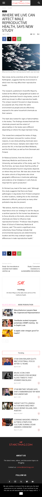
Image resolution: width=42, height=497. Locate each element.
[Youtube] (32, 482)
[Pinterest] (14, 39)
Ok (21, 493)
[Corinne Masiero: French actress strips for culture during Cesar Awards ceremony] (7, 422)
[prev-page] (3, 341)
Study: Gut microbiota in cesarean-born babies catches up (10, 269)
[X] (9, 39)
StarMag (21, 290)
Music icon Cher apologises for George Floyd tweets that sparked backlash (25, 376)
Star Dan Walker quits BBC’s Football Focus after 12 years (25, 361)
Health (10, 8)
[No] (39, 490)
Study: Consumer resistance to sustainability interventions (30, 269)
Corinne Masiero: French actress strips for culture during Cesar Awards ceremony (26, 423)
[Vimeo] (27, 482)
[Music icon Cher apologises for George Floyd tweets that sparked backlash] (7, 375)
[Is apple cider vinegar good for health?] (7, 333)
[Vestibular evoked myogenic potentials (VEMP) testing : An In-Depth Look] (7, 323)
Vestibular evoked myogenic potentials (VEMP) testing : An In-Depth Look (26, 322)
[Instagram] (15, 482)
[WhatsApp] (19, 39)
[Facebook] (4, 39)
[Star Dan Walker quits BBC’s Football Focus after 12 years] (7, 361)
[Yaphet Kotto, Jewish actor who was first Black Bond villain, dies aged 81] (7, 406)
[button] (3, 3)
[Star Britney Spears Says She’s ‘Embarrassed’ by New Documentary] (7, 392)
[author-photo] (21, 287)
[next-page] (7, 341)
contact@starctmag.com (25, 467)
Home (4, 8)
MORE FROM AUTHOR (25, 305)
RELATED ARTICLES (9, 305)
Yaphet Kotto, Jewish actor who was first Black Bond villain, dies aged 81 (25, 407)
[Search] (39, 3)
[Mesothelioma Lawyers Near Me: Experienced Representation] (7, 312)
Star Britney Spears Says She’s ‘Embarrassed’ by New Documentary (27, 391)
